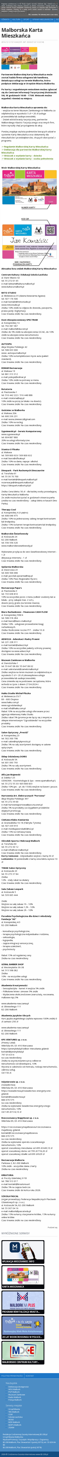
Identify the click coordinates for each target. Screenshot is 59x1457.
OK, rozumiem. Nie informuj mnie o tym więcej (43, 14)
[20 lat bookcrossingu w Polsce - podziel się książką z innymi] (23, 1334)
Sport (26, 19)
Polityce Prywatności (19, 11)
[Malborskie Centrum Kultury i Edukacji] (23, 1359)
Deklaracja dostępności (18, 1386)
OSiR (10, 1414)
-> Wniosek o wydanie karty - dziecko (21, 155)
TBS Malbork (13, 1412)
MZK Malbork (14, 1422)
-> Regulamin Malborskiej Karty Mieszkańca (24, 146)
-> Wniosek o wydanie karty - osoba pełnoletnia (27, 158)
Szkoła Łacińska (15, 1417)
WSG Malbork (14, 1389)
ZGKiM (11, 1427)
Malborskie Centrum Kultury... (20, 1362)
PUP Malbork (14, 1392)
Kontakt (30, 1376)
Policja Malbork (15, 1399)
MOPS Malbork (14, 1425)
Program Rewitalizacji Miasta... (21, 1311)
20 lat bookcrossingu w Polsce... (22, 1337)
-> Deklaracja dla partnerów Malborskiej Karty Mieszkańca (26, 151)
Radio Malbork (14, 1397)
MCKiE (11, 1419)
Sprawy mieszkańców (42, 19)
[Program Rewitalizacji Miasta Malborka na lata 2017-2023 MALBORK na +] (23, 1309)
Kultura (16, 19)
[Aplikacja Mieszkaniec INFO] (23, 1258)
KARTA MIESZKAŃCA (13, 1286)
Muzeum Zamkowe (16, 1394)
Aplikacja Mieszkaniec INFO (18, 1261)
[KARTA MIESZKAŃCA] (23, 1283)
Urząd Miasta (14, 1409)
